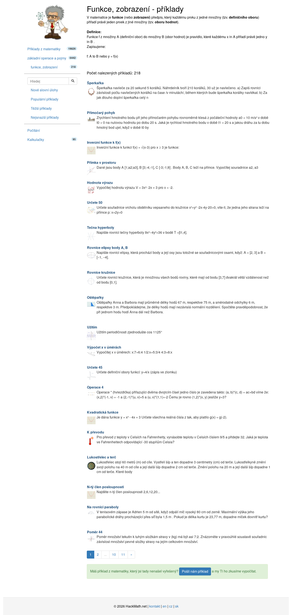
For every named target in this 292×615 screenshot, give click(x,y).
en (165, 606)
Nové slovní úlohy (44, 89)
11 (123, 554)
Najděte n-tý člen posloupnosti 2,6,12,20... (123, 489)
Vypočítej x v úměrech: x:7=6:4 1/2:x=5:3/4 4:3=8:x (129, 350)
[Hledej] (73, 81)
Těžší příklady (41, 108)
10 (114, 554)
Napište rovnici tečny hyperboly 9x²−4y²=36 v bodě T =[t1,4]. (137, 230)
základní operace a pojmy (51, 58)
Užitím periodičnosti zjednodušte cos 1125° (124, 329)
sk (176, 606)
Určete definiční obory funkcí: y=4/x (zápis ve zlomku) (132, 370)
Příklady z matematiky (51, 48)
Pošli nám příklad (195, 571)
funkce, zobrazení (53, 67)
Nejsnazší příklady (45, 117)
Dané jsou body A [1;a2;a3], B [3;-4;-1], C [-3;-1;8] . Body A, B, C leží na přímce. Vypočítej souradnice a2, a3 (172, 165)
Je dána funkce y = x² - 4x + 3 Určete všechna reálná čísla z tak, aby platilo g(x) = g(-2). (157, 415)
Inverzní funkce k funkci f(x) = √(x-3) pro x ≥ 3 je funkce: (133, 145)
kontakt (154, 606)
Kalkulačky (51, 139)
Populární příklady (44, 99)
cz (171, 606)
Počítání (33, 130)
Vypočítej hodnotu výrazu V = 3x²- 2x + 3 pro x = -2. (130, 185)
